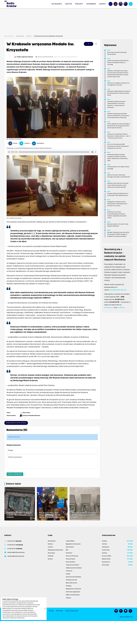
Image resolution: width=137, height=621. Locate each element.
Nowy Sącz (51, 553)
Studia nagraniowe (71, 611)
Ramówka (59, 611)
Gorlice (50, 559)
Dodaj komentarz (15, 474)
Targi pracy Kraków (72, 565)
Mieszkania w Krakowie (73, 589)
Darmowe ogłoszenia (73, 592)
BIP (67, 550)
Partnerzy (69, 553)
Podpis (10, 450)
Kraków (29, 36)
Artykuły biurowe (71, 580)
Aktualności (57, 4)
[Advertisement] (68, 22)
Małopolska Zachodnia (55, 550)
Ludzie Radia (70, 541)
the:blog (68, 586)
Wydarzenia (91, 4)
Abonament (70, 547)
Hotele (68, 574)
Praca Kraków (70, 559)
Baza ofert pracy (71, 583)
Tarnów (50, 547)
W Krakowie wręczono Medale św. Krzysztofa (48, 36)
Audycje (68, 4)
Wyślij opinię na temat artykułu (16, 423)
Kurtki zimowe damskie (73, 577)
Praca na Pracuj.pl (72, 556)
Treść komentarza (15, 457)
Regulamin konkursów (73, 544)
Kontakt (102, 4)
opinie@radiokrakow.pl (117, 290)
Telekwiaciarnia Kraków (74, 568)
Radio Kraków (9, 36)
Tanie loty (69, 571)
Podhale (50, 556)
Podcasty (79, 4)
